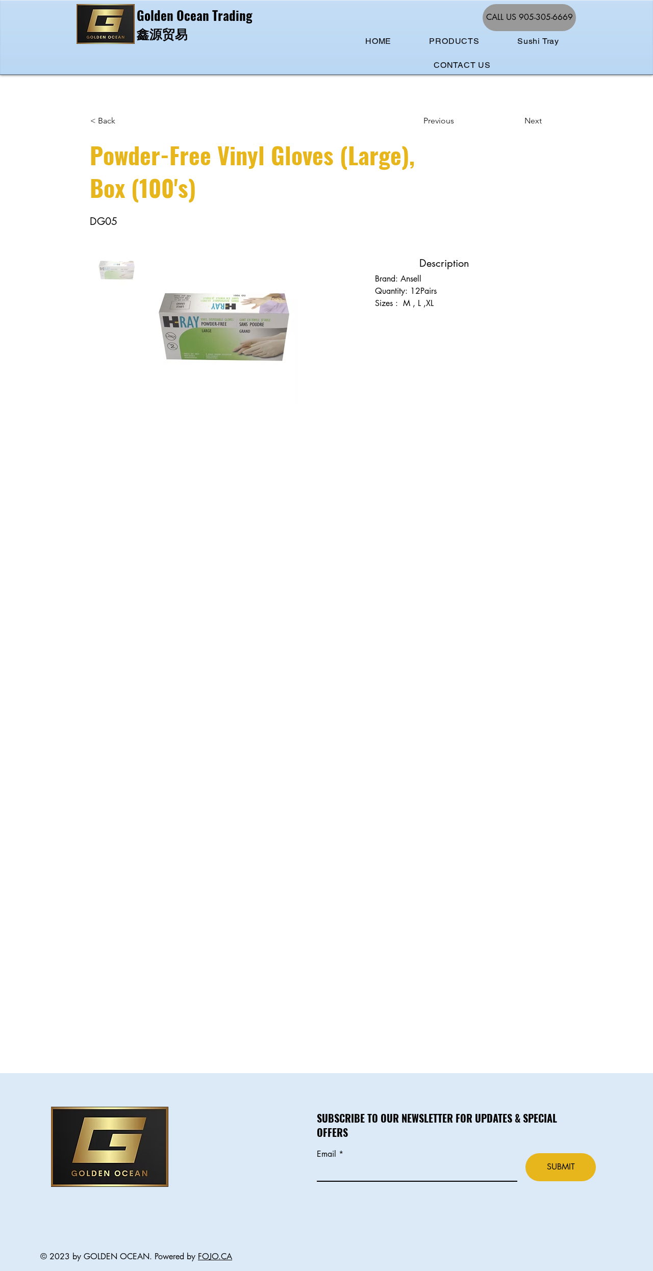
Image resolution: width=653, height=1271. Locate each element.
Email (328, 1154)
